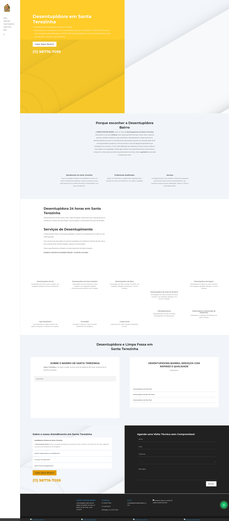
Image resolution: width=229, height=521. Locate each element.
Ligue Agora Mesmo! (44, 44)
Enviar (211, 484)
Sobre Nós (7, 21)
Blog (5, 30)
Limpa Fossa (7, 27)
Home (5, 18)
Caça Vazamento (9, 24)
